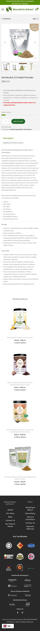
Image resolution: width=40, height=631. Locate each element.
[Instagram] (22, 613)
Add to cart (18, 121)
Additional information (13, 143)
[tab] (20, 138)
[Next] (35, 42)
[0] (36, 9)
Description (8, 138)
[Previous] (4, 42)
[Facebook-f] (18, 613)
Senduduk (27, 129)
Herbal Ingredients (16, 129)
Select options (21, 343)
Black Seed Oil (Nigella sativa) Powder (20, 337)
